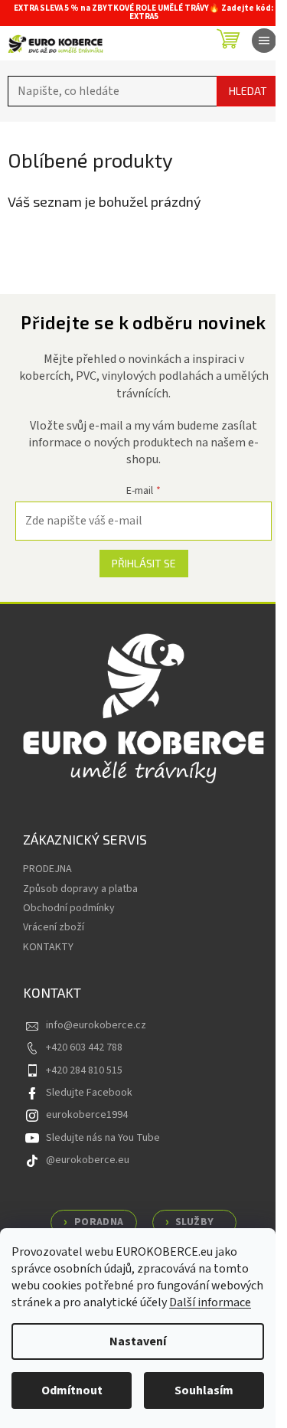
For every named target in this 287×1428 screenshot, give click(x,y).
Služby (194, 1222)
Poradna (99, 1222)
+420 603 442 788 (84, 1047)
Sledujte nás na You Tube (103, 1137)
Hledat (248, 90)
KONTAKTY (48, 947)
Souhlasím (203, 1390)
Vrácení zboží (53, 927)
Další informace (210, 1302)
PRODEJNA (47, 869)
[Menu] (264, 40)
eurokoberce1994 (87, 1114)
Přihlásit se (144, 563)
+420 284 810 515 (84, 1070)
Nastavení (137, 1341)
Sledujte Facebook (89, 1092)
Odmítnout (72, 1390)
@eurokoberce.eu (87, 1160)
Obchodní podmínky (69, 908)
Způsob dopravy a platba (80, 889)
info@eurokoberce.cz (96, 1025)
